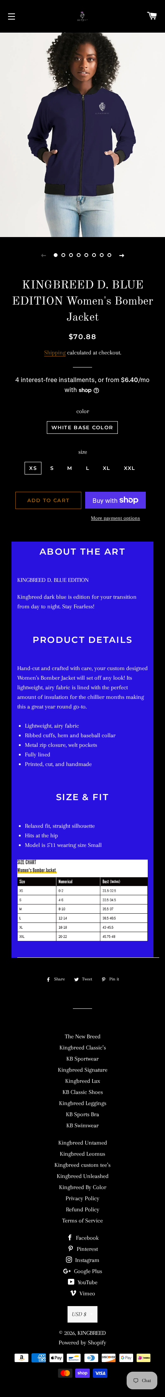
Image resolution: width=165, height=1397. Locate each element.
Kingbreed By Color (82, 1187)
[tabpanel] (82, 134)
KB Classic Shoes (83, 1092)
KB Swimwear (82, 1125)
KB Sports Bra (82, 1114)
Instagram (86, 1260)
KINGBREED (92, 1332)
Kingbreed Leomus (82, 1153)
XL (107, 468)
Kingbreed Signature (82, 1069)
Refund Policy (82, 1209)
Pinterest (86, 1248)
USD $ (79, 1314)
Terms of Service (82, 1220)
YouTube (86, 1282)
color (82, 411)
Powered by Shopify (82, 1342)
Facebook (86, 1237)
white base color (82, 427)
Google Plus (87, 1271)
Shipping (55, 352)
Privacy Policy (82, 1198)
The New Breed (83, 1036)
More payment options (115, 518)
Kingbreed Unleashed (83, 1176)
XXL (129, 468)
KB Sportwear (82, 1058)
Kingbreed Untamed (82, 1142)
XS (33, 468)
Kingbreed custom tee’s (82, 1164)
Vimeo (86, 1293)
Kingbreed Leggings (82, 1103)
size (82, 451)
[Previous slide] (43, 255)
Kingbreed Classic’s (82, 1047)
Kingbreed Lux (82, 1080)
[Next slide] (121, 255)
